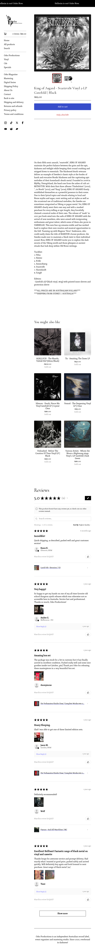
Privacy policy (10, 110)
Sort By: (76, 525)
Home (6, 40)
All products (9, 44)
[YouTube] (5, 129)
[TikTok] (11, 122)
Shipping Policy (11, 86)
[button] (67, 498)
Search (7, 48)
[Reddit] (11, 129)
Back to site (9, 98)
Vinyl (6, 59)
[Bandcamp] (17, 129)
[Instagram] (5, 122)
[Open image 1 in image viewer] (62, 42)
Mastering (8, 78)
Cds (5, 63)
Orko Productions (12, 55)
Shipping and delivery (14, 102)
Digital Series (10, 82)
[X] (17, 122)
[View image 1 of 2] (57, 78)
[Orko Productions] (15, 20)
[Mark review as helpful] (88, 557)
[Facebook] (22, 122)
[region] (47, 3)
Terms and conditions (14, 114)
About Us (8, 90)
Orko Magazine (11, 74)
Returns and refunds (13, 106)
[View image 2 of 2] (68, 78)
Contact (7, 94)
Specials (7, 67)
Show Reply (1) (41, 627)
